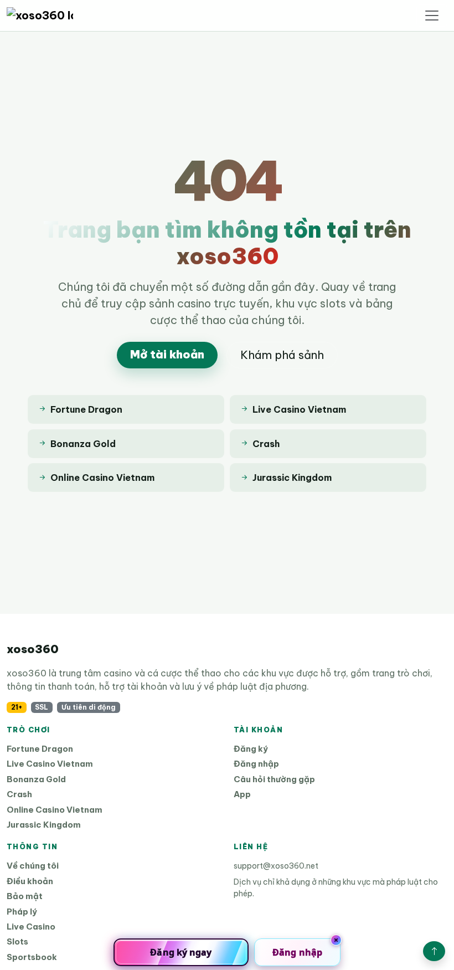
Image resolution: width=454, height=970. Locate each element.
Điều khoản (30, 881)
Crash (19, 794)
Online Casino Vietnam (54, 809)
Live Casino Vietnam (50, 763)
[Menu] (431, 15)
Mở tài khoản (167, 354)
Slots (17, 941)
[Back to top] (434, 951)
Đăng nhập (256, 763)
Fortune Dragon (40, 748)
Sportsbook (32, 957)
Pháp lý (22, 911)
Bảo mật (25, 896)
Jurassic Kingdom (44, 824)
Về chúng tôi (33, 865)
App (242, 794)
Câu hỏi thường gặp (274, 779)
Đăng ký (251, 748)
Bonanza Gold (36, 779)
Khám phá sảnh (282, 355)
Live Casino (31, 926)
